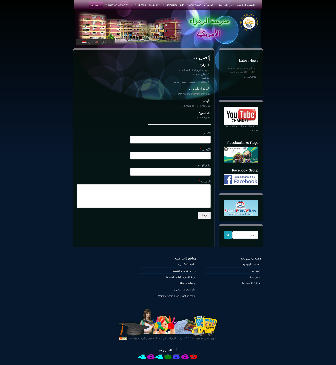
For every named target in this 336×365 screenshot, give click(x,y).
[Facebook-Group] (241, 179)
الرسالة (205, 181)
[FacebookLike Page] (241, 155)
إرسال (204, 215)
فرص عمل (254, 276)
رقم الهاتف (203, 165)
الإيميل (205, 149)
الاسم (206, 133)
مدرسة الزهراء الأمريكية (172, 338)
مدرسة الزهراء (210, 21)
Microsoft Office (251, 283)
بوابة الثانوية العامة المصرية (180, 276)
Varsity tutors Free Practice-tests (176, 296)
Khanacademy (187, 283)
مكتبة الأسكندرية (186, 264)
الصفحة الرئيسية (251, 264)
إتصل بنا (256, 270)
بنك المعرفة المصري (184, 289)
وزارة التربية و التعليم (184, 270)
